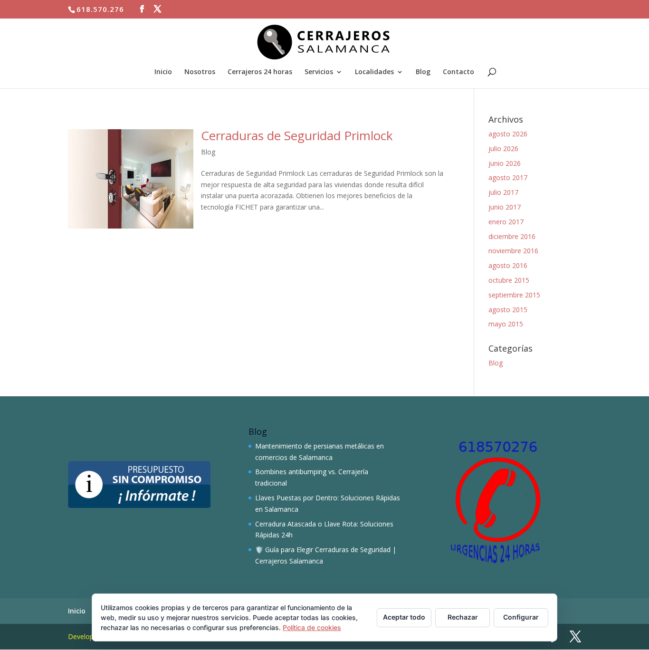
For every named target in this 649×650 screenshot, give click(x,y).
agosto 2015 (507, 309)
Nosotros (199, 72)
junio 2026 (504, 163)
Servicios (319, 72)
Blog (423, 72)
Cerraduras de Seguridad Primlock (297, 135)
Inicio (163, 72)
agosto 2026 (507, 133)
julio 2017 (503, 192)
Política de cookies (312, 627)
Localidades (374, 72)
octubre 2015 (508, 280)
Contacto (458, 72)
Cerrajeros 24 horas (260, 72)
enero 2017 (506, 221)
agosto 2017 (507, 177)
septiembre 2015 (514, 294)
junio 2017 (504, 206)
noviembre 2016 (513, 250)
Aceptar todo (404, 617)
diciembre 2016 (511, 236)
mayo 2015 (505, 323)
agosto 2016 (507, 265)
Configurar (521, 617)
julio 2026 (503, 148)
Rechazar (463, 617)
